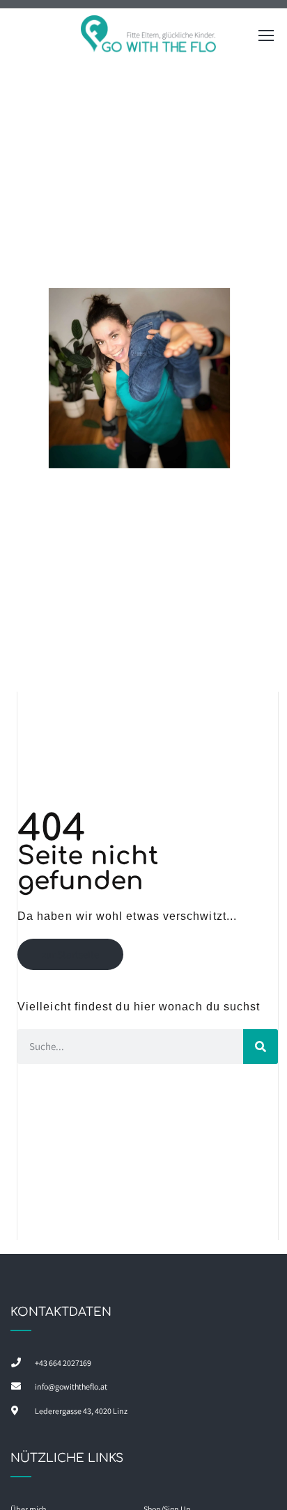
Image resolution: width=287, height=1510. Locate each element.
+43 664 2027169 (63, 1363)
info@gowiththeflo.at (71, 1386)
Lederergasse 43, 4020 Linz (81, 1411)
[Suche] (260, 1046)
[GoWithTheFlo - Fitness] (149, 38)
